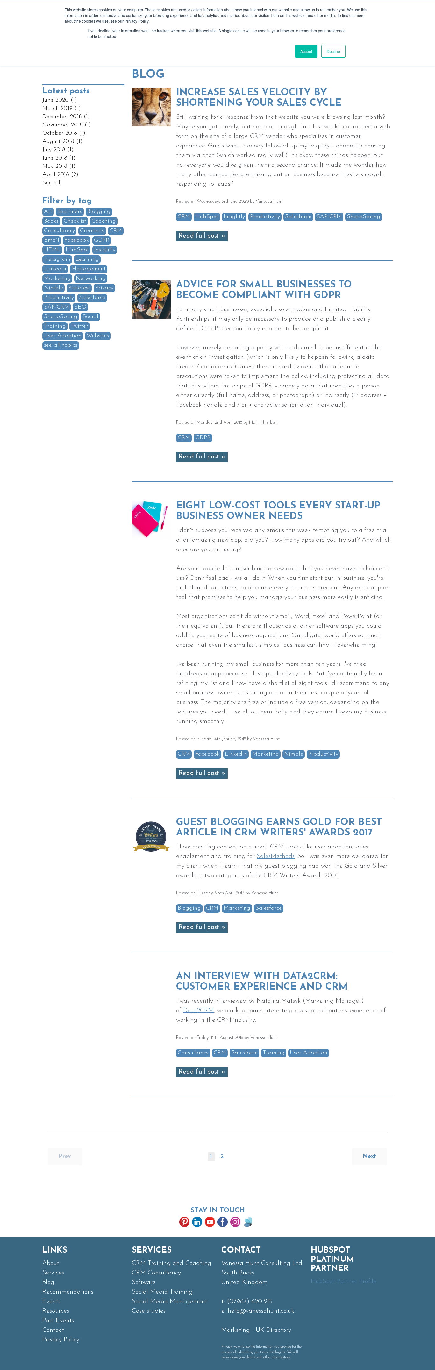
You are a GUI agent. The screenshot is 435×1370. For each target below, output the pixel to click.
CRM (116, 231)
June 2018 (58, 158)
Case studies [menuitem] (149, 1311)
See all (51, 183)
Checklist (75, 221)
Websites (98, 336)
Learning (87, 259)
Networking (91, 278)
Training (55, 326)
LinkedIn (55, 269)
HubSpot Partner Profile (343, 1281)
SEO (80, 307)
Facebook (76, 240)
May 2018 (58, 166)
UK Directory (273, 1330)
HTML (52, 250)
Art (48, 212)
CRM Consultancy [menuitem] (156, 1273)
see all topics (60, 345)
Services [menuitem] (53, 1273)
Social (90, 317)
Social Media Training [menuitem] (162, 1292)
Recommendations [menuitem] (67, 1292)
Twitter (79, 326)
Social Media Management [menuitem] (169, 1301)
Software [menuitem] (144, 1282)
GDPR (101, 240)
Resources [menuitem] (55, 1311)
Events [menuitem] (51, 1301)
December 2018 (66, 117)
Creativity (92, 231)
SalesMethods (276, 856)
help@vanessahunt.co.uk (261, 1311)
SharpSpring (60, 317)
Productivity (59, 298)
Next (369, 1157)
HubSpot (77, 250)
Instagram (57, 259)
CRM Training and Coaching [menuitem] (171, 1263)
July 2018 (58, 150)
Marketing (57, 278)
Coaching (103, 221)
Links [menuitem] (54, 1250)
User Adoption (63, 336)
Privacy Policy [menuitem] (60, 1340)
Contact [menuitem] (53, 1330)
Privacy (104, 288)
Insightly (104, 250)
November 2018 (66, 125)
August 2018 (62, 142)
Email (51, 240)
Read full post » (202, 236)
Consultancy (59, 231)
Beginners (69, 212)
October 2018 (63, 133)
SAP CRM (56, 307)
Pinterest (79, 288)
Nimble (53, 288)
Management (88, 269)
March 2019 (61, 108)
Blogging (99, 212)
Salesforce (92, 298)
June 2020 (59, 100)
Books (51, 221)
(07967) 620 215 (249, 1301)
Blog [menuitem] (48, 1282)
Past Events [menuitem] (58, 1320)
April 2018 (60, 175)
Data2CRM (198, 1010)
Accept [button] (306, 51)
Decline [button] (333, 51)
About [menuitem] (50, 1263)
